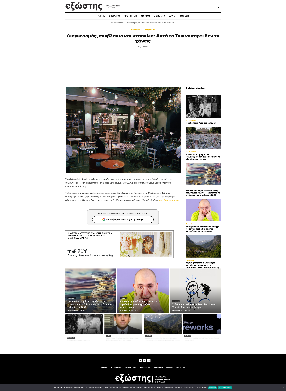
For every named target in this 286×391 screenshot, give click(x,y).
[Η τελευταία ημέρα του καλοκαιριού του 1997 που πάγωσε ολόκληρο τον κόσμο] (203, 138)
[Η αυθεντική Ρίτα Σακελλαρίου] (203, 106)
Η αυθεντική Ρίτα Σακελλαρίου (201, 123)
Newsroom (190, 188)
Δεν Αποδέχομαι (225, 387)
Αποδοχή (212, 387)
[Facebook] (140, 360)
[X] (148, 360)
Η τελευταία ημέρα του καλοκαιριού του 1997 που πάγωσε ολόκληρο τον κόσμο (203, 156)
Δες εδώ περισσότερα (169, 200)
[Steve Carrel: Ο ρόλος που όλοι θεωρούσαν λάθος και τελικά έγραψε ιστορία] (123, 324)
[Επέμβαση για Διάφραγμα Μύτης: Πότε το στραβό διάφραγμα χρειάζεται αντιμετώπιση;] (203, 210)
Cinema (109, 335)
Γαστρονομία (150, 30)
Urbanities (121, 23)
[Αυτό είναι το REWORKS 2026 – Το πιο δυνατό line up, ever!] (202, 324)
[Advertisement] (143, 70)
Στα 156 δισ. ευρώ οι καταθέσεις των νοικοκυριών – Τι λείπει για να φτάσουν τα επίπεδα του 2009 (203, 192)
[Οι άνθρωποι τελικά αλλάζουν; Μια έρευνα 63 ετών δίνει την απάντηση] (195, 290)
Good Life (189, 224)
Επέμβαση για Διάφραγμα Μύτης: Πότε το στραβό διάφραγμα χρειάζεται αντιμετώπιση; (202, 229)
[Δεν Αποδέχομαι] (283, 388)
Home (113, 23)
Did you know (191, 120)
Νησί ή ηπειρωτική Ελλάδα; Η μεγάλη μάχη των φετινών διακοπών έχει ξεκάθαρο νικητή (202, 265)
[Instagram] (144, 360)
